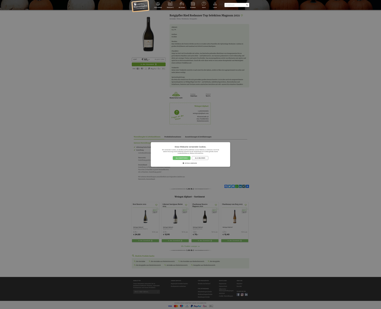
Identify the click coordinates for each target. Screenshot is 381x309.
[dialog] (190, 154)
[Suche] (247, 5)
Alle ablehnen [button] (200, 158)
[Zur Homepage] (140, 6)
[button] (190, 163)
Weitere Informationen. (196, 153)
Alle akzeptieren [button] (182, 158)
